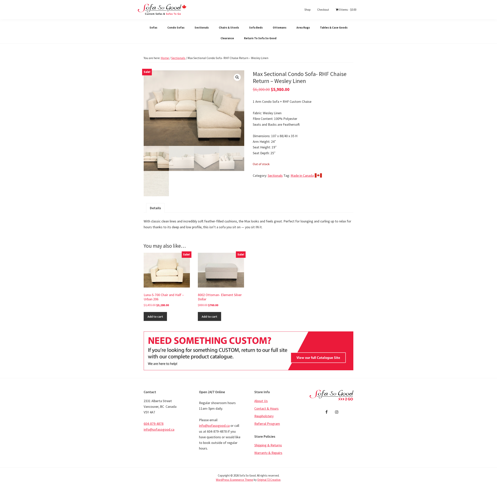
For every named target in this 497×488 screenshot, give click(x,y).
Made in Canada (302, 175)
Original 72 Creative (269, 480)
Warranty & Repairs (268, 453)
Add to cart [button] (155, 316)
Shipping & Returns (268, 445)
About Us (261, 401)
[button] (237, 77)
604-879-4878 (153, 423)
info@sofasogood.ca (159, 429)
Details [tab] (155, 208)
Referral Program (267, 423)
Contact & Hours (266, 408)
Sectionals (178, 58)
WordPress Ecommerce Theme (234, 480)
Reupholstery (264, 416)
